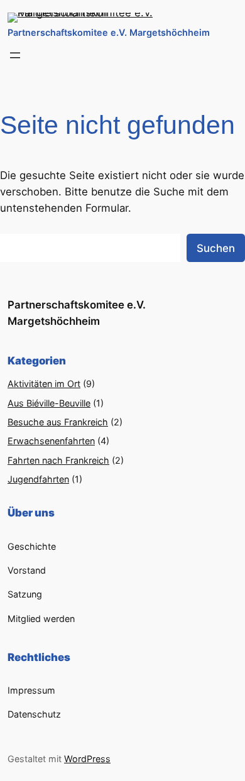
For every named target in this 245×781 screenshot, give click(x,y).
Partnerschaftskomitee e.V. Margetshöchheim (109, 32)
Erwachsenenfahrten (51, 440)
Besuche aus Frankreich (58, 422)
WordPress (87, 758)
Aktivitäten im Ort (44, 383)
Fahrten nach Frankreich (58, 460)
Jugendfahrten (38, 479)
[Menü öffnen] (15, 55)
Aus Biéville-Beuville (49, 403)
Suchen (216, 248)
